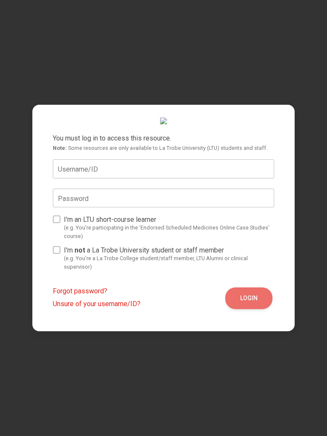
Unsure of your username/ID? (97, 304)
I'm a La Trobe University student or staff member (156, 258)
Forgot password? (80, 291)
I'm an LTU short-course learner (167, 227)
